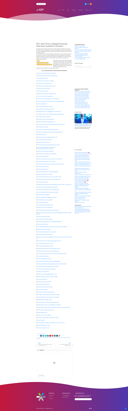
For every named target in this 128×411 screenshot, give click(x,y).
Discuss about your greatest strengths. (45, 106)
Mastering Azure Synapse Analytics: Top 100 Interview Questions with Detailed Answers (83, 125)
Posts (68, 10)
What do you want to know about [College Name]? (47, 75)
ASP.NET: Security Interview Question (82, 97)
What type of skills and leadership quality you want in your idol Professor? (52, 263)
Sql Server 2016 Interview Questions (81, 188)
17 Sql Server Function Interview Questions (83, 154)
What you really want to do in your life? (45, 148)
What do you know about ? (43, 169)
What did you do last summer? (44, 284)
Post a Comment (41, 333)
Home (59, 10)
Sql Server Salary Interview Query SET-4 (82, 161)
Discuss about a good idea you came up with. (46, 147)
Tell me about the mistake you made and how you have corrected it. (51, 322)
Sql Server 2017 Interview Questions (81, 155)
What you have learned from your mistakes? (46, 161)
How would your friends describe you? (45, 219)
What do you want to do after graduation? (46, 119)
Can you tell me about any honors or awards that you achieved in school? (52, 253)
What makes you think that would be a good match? (48, 192)
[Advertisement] (64, 31)
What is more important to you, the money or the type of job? (50, 159)
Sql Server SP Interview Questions (81, 183)
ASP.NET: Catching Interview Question (82, 98)
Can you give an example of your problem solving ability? (49, 261)
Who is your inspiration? (42, 103)
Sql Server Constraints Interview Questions (83, 192)
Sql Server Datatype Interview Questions (83, 176)
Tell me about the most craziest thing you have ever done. (49, 240)
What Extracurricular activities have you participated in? (49, 179)
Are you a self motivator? (43, 182)
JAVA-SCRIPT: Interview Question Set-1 (82, 105)
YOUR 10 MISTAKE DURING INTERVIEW (82, 209)
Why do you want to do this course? (44, 83)
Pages (63, 10)
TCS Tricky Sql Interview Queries (81, 180)
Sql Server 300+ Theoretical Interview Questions (82, 200)
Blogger (51, 408)
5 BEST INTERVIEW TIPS (79, 207)
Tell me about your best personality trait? (46, 292)
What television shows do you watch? (45, 199)
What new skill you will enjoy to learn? (45, 286)
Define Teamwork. (41, 320)
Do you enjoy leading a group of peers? (45, 246)
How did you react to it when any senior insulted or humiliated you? (51, 114)
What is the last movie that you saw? (45, 207)
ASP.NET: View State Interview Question (82, 92)
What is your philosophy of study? (44, 258)
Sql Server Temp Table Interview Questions (81, 186)
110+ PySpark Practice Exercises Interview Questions (83, 52)
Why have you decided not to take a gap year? (47, 231)
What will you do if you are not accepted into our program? (49, 304)
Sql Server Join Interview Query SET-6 (82, 164)
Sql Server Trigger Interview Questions (82, 184)
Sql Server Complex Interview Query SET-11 (83, 174)
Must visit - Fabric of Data (80, 46)
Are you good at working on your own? (45, 243)
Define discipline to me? (42, 312)
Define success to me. (42, 134)
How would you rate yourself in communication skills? (48, 302)
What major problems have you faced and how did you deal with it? (51, 164)
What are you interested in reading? (45, 234)
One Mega (74, 10)
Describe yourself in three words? (44, 116)
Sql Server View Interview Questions (82, 177)
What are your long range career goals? (46, 151)
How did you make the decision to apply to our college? (49, 294)
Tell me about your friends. (43, 127)
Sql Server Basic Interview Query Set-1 (82, 156)
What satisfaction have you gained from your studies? (48, 297)
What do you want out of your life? (44, 281)
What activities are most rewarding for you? (46, 121)
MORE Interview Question (80, 101)
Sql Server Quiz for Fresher (80, 197)
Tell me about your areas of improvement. (46, 109)
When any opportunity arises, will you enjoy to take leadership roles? (51, 101)
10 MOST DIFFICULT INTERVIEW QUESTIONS (83, 206)
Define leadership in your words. (44, 325)
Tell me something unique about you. (45, 139)
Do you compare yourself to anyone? (45, 174)
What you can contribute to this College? (46, 80)
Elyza (44, 408)
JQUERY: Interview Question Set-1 (81, 102)
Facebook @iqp (66, 395)
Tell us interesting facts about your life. (45, 205)
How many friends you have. (43, 256)
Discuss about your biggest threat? (45, 299)
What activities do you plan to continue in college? (48, 276)
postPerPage (65, 397)
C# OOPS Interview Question (80, 99)
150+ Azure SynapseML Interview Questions (83, 49)
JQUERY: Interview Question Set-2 (81, 103)
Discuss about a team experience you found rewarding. (48, 98)
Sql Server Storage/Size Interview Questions (81, 194)
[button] (41, 336)
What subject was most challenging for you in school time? (49, 111)
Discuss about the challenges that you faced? (46, 86)
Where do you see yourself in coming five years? (46, 93)
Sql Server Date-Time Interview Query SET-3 (82, 160)
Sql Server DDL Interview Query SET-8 (82, 168)
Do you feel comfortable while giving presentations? (48, 129)
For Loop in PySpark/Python (80, 58)
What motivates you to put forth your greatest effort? (48, 189)
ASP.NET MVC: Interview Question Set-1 (82, 107)
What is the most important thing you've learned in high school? (50, 132)
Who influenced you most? (42, 78)
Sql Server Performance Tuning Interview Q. (83, 190)
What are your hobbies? (42, 289)
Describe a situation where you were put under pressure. (49, 248)
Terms (50, 397)
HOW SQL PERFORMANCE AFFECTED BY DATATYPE (82, 212)
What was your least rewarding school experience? (48, 187)
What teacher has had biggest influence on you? (47, 274)
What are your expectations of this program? (47, 269)
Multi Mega (81, 10)
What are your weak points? (43, 271)
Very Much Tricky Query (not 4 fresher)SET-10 (81, 173)
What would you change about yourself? (46, 310)
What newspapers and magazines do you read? (47, 197)
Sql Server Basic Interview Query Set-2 (82, 158)
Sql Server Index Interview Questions (82, 179)
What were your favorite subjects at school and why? (48, 266)
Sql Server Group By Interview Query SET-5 (83, 163)
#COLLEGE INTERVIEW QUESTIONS (45, 337)
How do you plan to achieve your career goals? (47, 153)
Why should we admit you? (43, 224)
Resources (51, 395)
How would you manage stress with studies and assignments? (50, 221)
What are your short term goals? (44, 315)
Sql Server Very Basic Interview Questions (83, 196)
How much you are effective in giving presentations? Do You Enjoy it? (51, 124)
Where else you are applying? (44, 194)
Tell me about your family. (43, 202)
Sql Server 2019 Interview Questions (81, 152)
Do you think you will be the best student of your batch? (49, 144)
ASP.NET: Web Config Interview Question (82, 91)
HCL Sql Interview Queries (80, 181)
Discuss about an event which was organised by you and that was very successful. (54, 307)
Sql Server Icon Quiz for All (80, 198)
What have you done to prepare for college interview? (48, 251)
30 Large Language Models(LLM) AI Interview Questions (81, 55)
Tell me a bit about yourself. (43, 91)
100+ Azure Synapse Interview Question (82, 57)
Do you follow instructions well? (44, 142)
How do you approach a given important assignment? (48, 210)
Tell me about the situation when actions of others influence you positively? (52, 226)
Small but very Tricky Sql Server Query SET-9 (82, 170)
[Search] (91, 10)
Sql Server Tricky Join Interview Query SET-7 (83, 166)
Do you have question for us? (44, 327)
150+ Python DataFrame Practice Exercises (81, 48)
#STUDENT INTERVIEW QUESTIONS (57, 337)
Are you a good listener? (42, 279)
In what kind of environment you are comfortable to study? (49, 176)
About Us (87, 10)
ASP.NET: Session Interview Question (82, 94)
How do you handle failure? (43, 156)
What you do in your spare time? (44, 88)
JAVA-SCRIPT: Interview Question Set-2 (82, 106)
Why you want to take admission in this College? (46, 73)
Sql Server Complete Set (79, 202)
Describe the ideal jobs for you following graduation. (48, 171)
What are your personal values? (44, 229)
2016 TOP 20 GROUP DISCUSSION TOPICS (82, 210)
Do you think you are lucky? (43, 166)
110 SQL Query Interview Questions (81, 53)
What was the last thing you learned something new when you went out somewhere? (54, 184)
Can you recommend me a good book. (45, 96)
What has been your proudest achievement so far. (48, 137)
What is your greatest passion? (44, 216)
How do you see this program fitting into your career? (48, 317)
